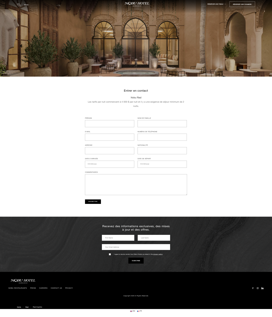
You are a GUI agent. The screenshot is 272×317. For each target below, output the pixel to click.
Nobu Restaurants (17, 288)
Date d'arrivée (91, 159)
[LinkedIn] (262, 288)
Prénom (88, 118)
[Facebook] (253, 288)
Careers (43, 288)
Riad (26, 307)
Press (33, 288)
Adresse (88, 145)
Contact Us (56, 288)
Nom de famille (144, 118)
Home (19, 307)
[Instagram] (258, 288)
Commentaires (91, 172)
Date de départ (144, 159)
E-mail (87, 132)
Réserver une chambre (242, 4)
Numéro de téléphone (147, 132)
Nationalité (143, 145)
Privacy (69, 288)
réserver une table (215, 4)
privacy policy (158, 254)
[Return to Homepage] (136, 4)
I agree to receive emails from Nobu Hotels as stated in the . (138, 254)
